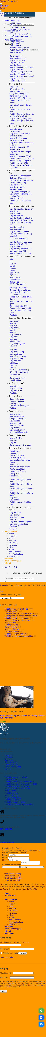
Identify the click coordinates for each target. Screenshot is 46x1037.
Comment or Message (11, 865)
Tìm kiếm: (8, 24)
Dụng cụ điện (10, 622)
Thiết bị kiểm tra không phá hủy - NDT (20, 616)
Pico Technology (16, 554)
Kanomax (13, 545)
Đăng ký (3, 991)
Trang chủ (4, 585)
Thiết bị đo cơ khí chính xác (20, 18)
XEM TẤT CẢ (14, 556)
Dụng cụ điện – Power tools (20, 318)
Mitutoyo (13, 536)
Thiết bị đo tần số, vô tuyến (20, 126)
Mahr (11, 538)
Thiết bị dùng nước (17, 383)
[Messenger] (41, 1024)
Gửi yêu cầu (23, 867)
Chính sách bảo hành (13, 878)
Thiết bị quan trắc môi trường (21, 206)
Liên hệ (7, 563)
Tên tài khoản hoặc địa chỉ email (14, 942)
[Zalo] (41, 1017)
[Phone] (41, 1010)
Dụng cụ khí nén (16, 411)
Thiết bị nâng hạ (16, 396)
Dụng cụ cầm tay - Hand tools (17, 620)
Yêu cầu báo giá (11, 764)
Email (5, 857)
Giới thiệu (8, 558)
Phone (5, 860)
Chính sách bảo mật (12, 876)
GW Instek (13, 543)
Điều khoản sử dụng (12, 873)
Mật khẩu (4, 949)
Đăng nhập (22, 953)
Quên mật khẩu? (7, 957)
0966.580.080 (6, 829)
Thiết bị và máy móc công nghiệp (18, 636)
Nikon (11, 547)
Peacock (12, 540)
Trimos (12, 549)
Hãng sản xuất (10, 531)
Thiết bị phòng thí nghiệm (20, 448)
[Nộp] (5, 27)
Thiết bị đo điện (15, 84)
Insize (11, 533)
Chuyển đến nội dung (9, 1)
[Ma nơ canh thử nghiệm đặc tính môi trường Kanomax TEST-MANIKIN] (16, 707)
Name (5, 855)
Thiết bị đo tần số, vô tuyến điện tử (19, 613)
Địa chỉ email (6, 973)
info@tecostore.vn (7, 842)
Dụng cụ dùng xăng (17, 435)
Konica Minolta (15, 552)
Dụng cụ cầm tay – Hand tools (22, 256)
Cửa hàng (8, 760)
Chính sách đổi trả (12, 880)
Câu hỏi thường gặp (13, 561)
